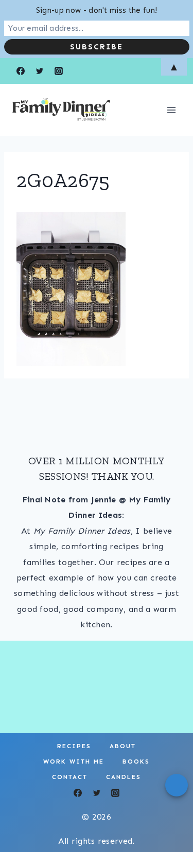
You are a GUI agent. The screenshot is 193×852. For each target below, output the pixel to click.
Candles (123, 777)
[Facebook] (77, 793)
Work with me (73, 761)
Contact (69, 777)
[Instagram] (115, 793)
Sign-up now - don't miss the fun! (96, 10)
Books (136, 761)
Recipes (74, 746)
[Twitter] (97, 793)
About (123, 746)
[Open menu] (171, 110)
